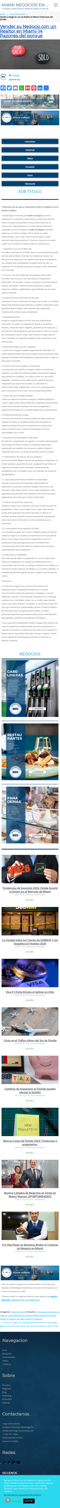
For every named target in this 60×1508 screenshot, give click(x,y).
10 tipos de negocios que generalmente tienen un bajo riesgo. (29, 1322)
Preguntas (6, 1389)
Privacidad (7, 1399)
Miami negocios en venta (45, 1315)
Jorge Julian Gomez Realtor (20, 1315)
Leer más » (30, 900)
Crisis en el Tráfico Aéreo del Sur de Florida (30, 1040)
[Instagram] (4, 1463)
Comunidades (8, 1357)
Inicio (4, 1350)
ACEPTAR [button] (29, 1501)
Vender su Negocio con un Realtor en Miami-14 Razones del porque (28, 31)
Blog (4, 1392)
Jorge (16, 75)
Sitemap (6, 1403)
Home (2, 14)
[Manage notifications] (8, 1500)
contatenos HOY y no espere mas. (25, 1300)
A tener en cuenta (17, 14)
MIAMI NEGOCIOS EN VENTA (26, 4)
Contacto (6, 1364)
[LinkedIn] (13, 1463)
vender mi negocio (34, 1319)
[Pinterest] (9, 1463)
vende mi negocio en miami (12, 1319)
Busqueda (6, 1354)
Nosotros (6, 1385)
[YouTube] (18, 1463)
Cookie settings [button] (13, 1501)
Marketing (6, 1396)
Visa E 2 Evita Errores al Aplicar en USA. (30, 992)
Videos (5, 1361)
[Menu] (55, 5)
